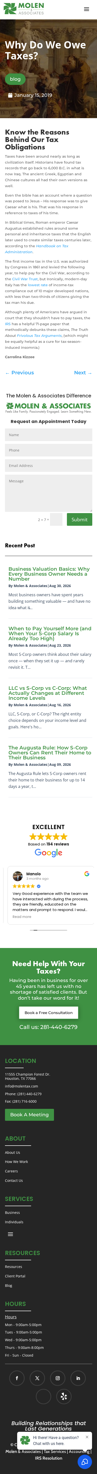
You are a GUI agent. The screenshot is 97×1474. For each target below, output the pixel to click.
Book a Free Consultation (49, 1012)
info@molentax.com (21, 1086)
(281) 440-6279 (29, 1093)
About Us (12, 1152)
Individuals (14, 1222)
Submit (80, 519)
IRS (8, 324)
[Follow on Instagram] (57, 1378)
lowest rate (38, 285)
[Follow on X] (37, 1378)
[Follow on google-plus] (43, 1396)
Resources (13, 1266)
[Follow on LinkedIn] (78, 1378)
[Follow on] (59, 1397)
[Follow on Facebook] (17, 1378)
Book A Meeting (29, 1115)
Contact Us (14, 1180)
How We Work (16, 1161)
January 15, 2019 (33, 95)
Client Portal (15, 1276)
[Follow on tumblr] (64, 1396)
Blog (8, 1285)
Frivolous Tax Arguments (39, 335)
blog (15, 79)
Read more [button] (19, 917)
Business (12, 1212)
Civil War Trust (25, 279)
